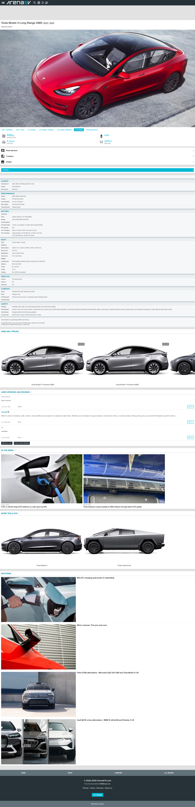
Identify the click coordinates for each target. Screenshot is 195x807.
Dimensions (5, 248)
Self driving (4, 312)
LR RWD (32, 130)
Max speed (4, 204)
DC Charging (5, 233)
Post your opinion (22, 443)
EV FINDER (98, 795)
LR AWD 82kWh (64, 130)
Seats (3, 291)
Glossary (99, 788)
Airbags (3, 307)
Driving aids (5, 309)
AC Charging (5, 230)
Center (3, 279)
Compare (9, 156)
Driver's (3, 282)
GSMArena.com (104, 784)
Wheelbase (4, 253)
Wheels (3, 264)
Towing (3, 272)
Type (2, 242)
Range (3, 219)
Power (3, 196)
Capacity (4, 214)
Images (9, 162)
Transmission (5, 207)
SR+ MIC (20, 130)
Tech (2, 217)
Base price (4, 189)
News (70, 773)
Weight (3, 258)
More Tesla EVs (9, 513)
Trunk (3, 267)
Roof (2, 294)
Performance (92, 130)
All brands (169, 773)
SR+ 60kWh (7, 130)
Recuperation (5, 225)
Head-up (4, 284)
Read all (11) (6, 443)
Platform (4, 245)
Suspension (5, 261)
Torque (3, 199)
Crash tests (5, 315)
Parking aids (5, 297)
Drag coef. (4, 250)
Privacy (85, 788)
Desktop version (97, 804)
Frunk (3, 269)
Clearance (4, 256)
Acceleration (5, 201)
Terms (92, 788)
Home (23, 773)
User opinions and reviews (15, 392)
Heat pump (4, 227)
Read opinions (12, 150)
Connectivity (5, 300)
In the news (7, 450)
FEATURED (6, 573)
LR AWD (79, 130)
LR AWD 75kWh (46, 130)
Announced (4, 184)
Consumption (5, 222)
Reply (190, 406)
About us (108, 788)
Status (3, 186)
